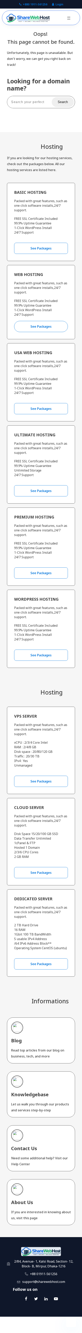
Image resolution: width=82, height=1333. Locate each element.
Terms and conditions (30, 1329)
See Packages (41, 248)
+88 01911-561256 (43, 1274)
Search (63, 102)
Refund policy (57, 1329)
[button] (68, 18)
